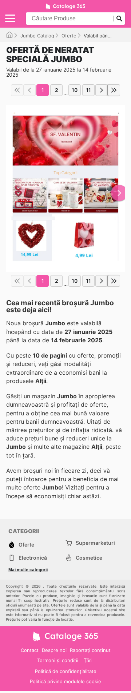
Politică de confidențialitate (65, 671)
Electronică (33, 558)
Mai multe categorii (28, 569)
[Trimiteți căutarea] (119, 18)
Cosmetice (89, 558)
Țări (88, 660)
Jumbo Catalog (37, 36)
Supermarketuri (95, 543)
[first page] (17, 90)
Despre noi (54, 650)
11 (88, 90)
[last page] (114, 90)
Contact (30, 650)
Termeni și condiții (57, 660)
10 (75, 90)
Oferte (68, 36)
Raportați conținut (90, 650)
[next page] (101, 90)
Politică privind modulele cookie (65, 681)
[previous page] (29, 90)
